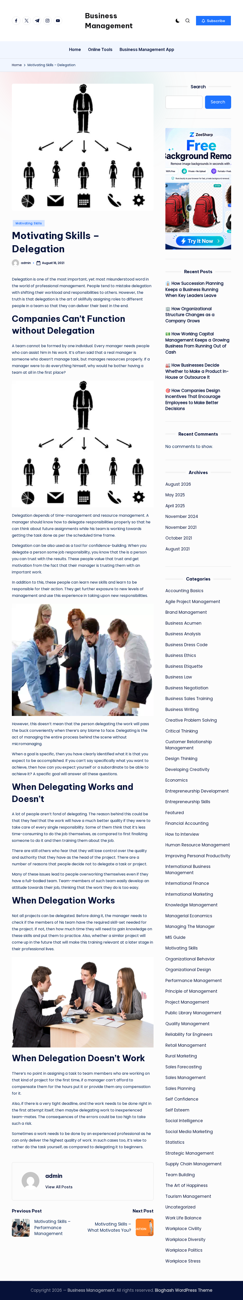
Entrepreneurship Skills (187, 802)
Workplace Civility (183, 1228)
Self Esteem (177, 1110)
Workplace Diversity (185, 1239)
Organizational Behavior (190, 959)
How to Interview (182, 834)
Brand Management (186, 612)
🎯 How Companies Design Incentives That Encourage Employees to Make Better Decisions (192, 400)
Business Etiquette (184, 666)
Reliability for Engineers (188, 1034)
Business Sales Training (189, 698)
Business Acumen (183, 623)
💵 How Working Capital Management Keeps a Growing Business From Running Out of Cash (197, 343)
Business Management (109, 20)
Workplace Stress (183, 1261)
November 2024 (181, 516)
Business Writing (182, 709)
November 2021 (180, 527)
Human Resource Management (197, 845)
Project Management (187, 1002)
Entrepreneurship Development (197, 791)
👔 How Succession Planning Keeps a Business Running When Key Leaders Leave (194, 289)
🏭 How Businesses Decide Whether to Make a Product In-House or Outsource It (197, 371)
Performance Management (193, 980)
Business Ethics (180, 655)
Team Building (180, 1175)
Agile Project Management (192, 601)
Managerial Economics (188, 916)
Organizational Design (188, 970)
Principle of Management (191, 991)
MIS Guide (175, 937)
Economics (176, 780)
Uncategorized (180, 1207)
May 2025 (175, 495)
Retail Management (185, 1045)
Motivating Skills (29, 223)
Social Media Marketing (189, 1131)
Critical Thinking (181, 731)
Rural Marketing (181, 1056)
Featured (174, 813)
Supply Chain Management (193, 1164)
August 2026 (178, 484)
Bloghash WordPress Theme (183, 1290)
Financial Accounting (187, 823)
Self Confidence (181, 1099)
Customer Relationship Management (188, 745)
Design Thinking (181, 758)
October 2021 (178, 538)
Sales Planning (180, 1088)
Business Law (178, 677)
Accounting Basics (184, 591)
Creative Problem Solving (191, 720)
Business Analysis (183, 634)
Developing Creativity (187, 769)
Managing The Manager (190, 926)
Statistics (174, 1142)
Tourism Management (188, 1196)
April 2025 (175, 506)
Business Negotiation (186, 688)
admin (53, 1175)
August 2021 (177, 549)
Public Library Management (193, 1013)
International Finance (187, 883)
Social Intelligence (184, 1121)
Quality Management (187, 1024)
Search (198, 87)
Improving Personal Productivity (197, 856)
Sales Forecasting (183, 1067)
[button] (213, 21)
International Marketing (189, 894)
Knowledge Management (191, 905)
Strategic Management (189, 1153)
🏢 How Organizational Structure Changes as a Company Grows (190, 315)
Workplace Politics (183, 1250)
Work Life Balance (183, 1218)
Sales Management (185, 1077)
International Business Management (187, 870)
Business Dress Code (186, 645)
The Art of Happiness (186, 1185)
